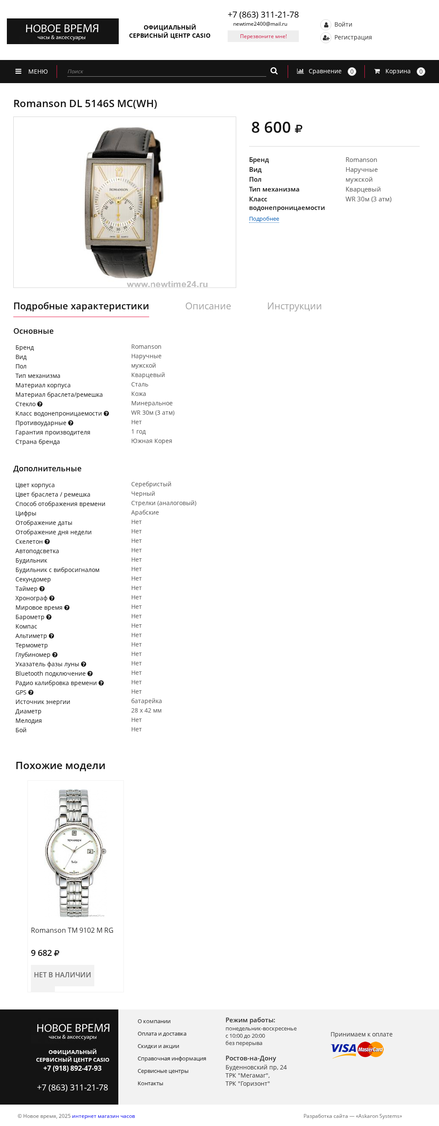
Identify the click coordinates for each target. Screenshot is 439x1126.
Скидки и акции (158, 1046)
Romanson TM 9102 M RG (72, 930)
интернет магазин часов (103, 1116)
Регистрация (352, 37)
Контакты (150, 1083)
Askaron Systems (379, 1116)
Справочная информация (172, 1058)
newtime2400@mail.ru (260, 23)
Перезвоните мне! (263, 36)
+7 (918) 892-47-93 (72, 1068)
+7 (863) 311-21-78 (263, 14)
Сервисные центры (163, 1071)
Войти (342, 24)
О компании (154, 1021)
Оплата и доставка (162, 1033)
